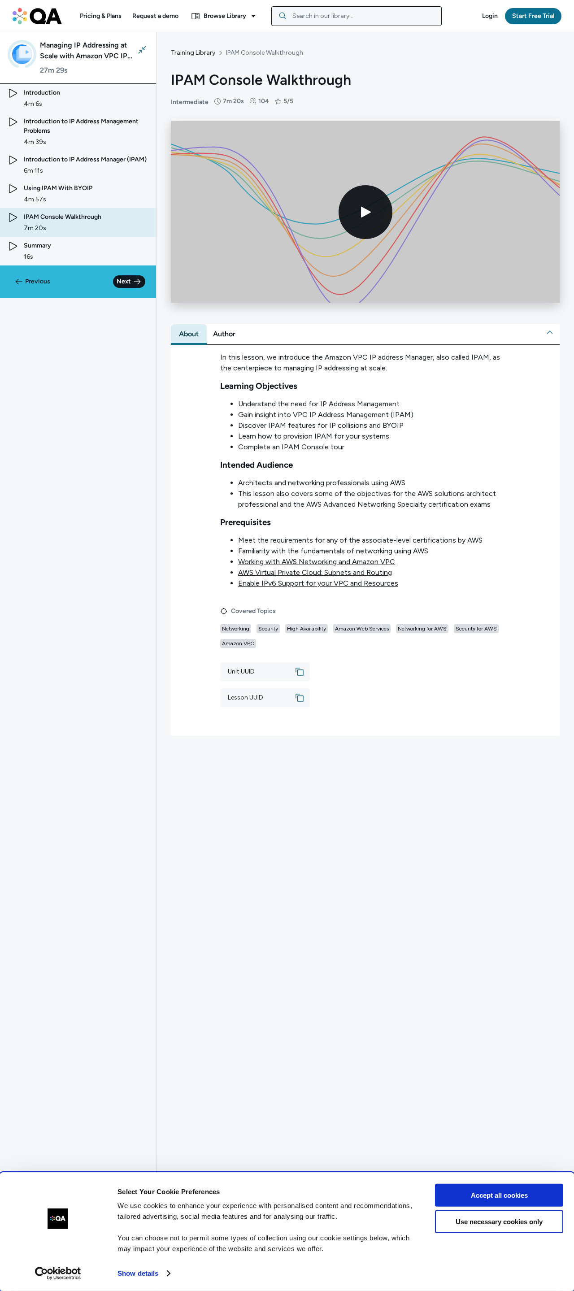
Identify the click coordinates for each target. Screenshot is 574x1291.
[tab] (189, 334)
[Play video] (365, 212)
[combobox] (356, 16)
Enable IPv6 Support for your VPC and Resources (318, 583)
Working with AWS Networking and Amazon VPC (316, 561)
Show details (137, 1273)
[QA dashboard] (37, 16)
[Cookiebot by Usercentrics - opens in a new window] (58, 1273)
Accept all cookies (499, 1195)
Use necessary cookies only (499, 1221)
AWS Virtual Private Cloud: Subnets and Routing (315, 572)
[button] (100, 16)
